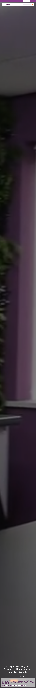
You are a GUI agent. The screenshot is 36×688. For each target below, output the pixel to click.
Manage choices (23, 685)
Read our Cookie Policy (5, 683)
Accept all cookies (5, 685)
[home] (6, 4)
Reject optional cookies (14, 685)
